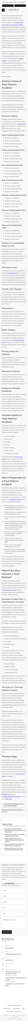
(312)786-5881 (21, 2)
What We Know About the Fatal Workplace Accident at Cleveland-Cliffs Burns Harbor (15, 830)
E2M (21, 1018)
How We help (7, 1008)
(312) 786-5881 (9, 948)
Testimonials (16, 1008)
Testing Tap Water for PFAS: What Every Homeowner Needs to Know (14, 849)
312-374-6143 (9, 960)
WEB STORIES (10, 1011)
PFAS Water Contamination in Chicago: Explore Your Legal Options (15, 835)
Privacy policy (14, 1017)
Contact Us (18, 1011)
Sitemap (24, 1015)
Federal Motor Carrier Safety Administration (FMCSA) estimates (12, 25)
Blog (23, 1008)
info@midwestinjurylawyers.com (12, 796)
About (8, 1005)
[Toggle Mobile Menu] (3, 10)
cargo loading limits (12, 273)
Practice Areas (17, 1005)
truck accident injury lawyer (9, 590)
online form (9, 799)
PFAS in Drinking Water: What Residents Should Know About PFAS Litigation (14, 840)
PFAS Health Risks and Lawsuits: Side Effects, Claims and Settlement (15, 844)
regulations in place (15, 499)
